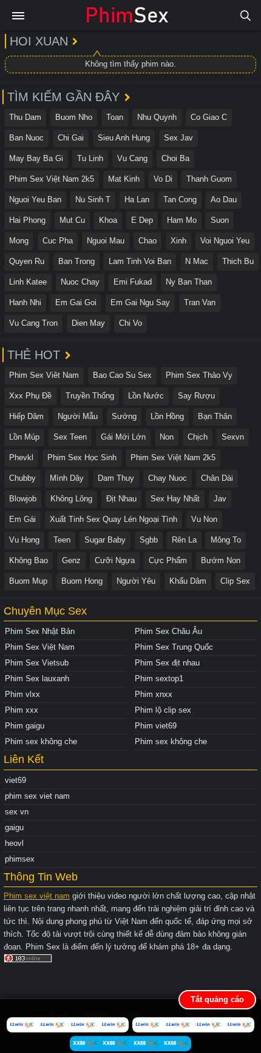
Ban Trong (76, 261)
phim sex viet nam (37, 795)
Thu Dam (25, 117)
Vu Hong (24, 539)
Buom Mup (28, 581)
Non (167, 436)
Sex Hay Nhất (175, 498)
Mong (19, 240)
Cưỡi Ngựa (115, 560)
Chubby (22, 478)
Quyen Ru (26, 261)
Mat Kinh (124, 178)
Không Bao (28, 560)
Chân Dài (217, 478)
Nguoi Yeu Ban (35, 199)
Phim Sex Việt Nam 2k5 (51, 178)
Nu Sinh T (92, 199)
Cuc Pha (57, 240)
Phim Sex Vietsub (37, 662)
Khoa (108, 220)
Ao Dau (224, 199)
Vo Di (163, 178)
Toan (114, 117)
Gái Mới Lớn (123, 436)
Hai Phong (27, 220)
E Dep (142, 220)
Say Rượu (196, 395)
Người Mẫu (78, 416)
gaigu (14, 827)
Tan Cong (180, 199)
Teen (61, 539)
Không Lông (71, 498)
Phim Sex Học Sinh (82, 457)
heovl (14, 843)
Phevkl (21, 457)
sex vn (17, 811)
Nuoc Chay (80, 281)
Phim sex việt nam (37, 895)
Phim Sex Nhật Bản (40, 631)
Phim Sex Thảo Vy (199, 375)
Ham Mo (182, 220)
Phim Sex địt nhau (167, 662)
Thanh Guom (209, 178)
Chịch (198, 436)
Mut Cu (72, 220)
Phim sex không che (41, 741)
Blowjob (22, 498)
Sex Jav (178, 137)
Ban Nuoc (26, 137)
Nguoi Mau (105, 240)
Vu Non (204, 519)
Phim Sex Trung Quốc (174, 647)
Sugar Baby (105, 539)
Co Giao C (209, 117)
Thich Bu (238, 261)
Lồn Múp (24, 436)
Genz (71, 560)
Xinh (178, 240)
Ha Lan (136, 199)
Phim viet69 (156, 725)
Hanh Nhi (25, 302)
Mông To (226, 539)
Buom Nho (73, 117)
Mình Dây (67, 478)
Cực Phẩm (168, 560)
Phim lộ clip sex (163, 710)
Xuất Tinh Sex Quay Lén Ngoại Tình (113, 519)
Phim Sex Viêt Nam (44, 375)
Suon (220, 220)
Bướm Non (220, 560)
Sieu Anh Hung (124, 137)
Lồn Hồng (167, 416)
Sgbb (149, 539)
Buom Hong (82, 581)
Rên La (184, 539)
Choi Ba (175, 158)
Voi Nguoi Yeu (224, 240)
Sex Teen (70, 436)
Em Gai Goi (76, 302)
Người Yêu (136, 581)
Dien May (88, 323)
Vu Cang (132, 158)
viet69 (15, 780)
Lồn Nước (146, 395)
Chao (147, 240)
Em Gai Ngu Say (140, 302)
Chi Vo (130, 323)
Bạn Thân (215, 416)
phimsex (20, 858)
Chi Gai (71, 137)
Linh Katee (28, 281)
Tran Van (199, 302)
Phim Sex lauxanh (37, 678)
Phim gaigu (24, 725)
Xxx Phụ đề (30, 395)
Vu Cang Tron (33, 323)
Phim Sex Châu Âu (168, 631)
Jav (220, 498)
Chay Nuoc (167, 478)
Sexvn (233, 436)
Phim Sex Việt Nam (40, 647)
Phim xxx (21, 710)
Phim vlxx (22, 694)
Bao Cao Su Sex (122, 375)
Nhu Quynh (157, 117)
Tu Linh (90, 158)
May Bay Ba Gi (36, 158)
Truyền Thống (90, 395)
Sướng (124, 416)
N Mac (196, 261)
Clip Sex (235, 581)
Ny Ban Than (189, 281)
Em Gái (22, 519)
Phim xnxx (153, 694)
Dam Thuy (116, 478)
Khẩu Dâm (187, 581)
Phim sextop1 (159, 678)
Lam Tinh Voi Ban (140, 261)
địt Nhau (121, 498)
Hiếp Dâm (26, 416)
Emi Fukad (133, 281)
